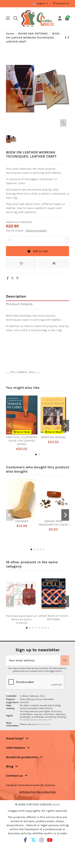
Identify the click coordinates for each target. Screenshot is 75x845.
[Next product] (68, 37)
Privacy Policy (43, 724)
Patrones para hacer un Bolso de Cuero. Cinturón (21, 619)
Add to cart (40, 251)
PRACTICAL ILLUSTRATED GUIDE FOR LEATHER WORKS (22, 440)
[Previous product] (66, 37)
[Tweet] (12, 278)
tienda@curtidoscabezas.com (36, 719)
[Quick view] (26, 434)
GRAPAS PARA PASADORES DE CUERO (53, 522)
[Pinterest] (17, 278)
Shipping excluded (36, 230)
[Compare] (20, 434)
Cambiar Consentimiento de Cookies (30, 785)
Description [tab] (16, 296)
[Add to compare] (53, 263)
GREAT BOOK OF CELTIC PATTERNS (53, 617)
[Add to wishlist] (21, 263)
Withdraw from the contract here (37, 792)
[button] (36, 454)
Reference (12, 222)
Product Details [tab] (19, 304)
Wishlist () (62, 3)
